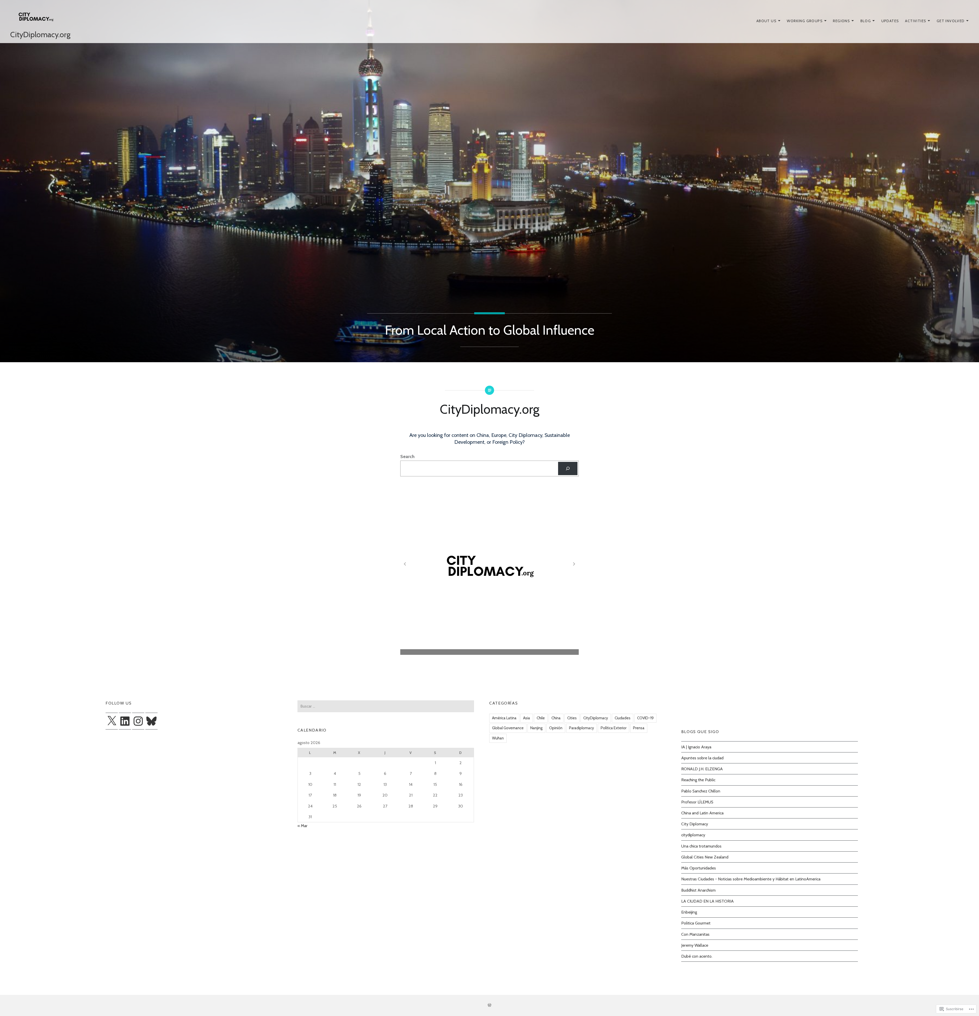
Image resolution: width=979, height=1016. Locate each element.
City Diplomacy (694, 823)
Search (407, 456)
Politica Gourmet (696, 923)
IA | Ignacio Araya (696, 746)
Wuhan (498, 738)
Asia (526, 718)
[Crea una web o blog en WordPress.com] (489, 1005)
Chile (541, 718)
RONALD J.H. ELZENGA (702, 768)
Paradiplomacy (581, 728)
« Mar (302, 825)
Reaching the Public (698, 779)
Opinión (555, 728)
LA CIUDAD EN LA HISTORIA (707, 901)
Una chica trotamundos (701, 846)
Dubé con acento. (696, 956)
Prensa (639, 728)
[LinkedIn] (125, 721)
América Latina (504, 718)
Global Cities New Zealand (704, 856)
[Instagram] (138, 721)
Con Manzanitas (695, 934)
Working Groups (805, 21)
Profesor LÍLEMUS (697, 801)
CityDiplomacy (595, 718)
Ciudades (622, 718)
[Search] (567, 468)
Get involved (951, 21)
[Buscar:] (386, 706)
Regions (841, 21)
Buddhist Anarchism (698, 890)
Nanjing (536, 728)
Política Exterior (613, 728)
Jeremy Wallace (694, 945)
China (556, 718)
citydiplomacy (693, 834)
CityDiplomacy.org (40, 34)
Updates (890, 21)
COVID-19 (645, 718)
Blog (865, 21)
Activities (915, 21)
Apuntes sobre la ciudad (702, 757)
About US (766, 21)
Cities (572, 718)
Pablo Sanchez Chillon (700, 790)
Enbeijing (689, 912)
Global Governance (508, 728)
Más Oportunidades (698, 867)
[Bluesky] (151, 721)
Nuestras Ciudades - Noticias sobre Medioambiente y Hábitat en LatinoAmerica (750, 878)
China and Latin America (702, 812)
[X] (112, 721)
